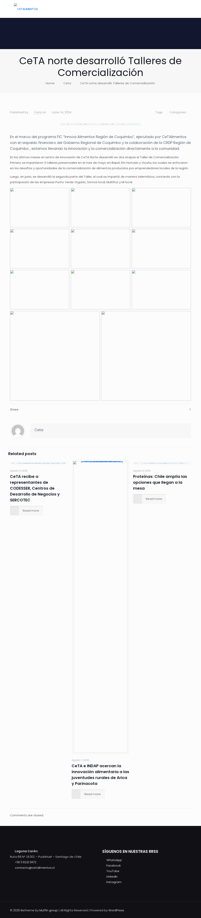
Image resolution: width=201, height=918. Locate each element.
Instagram (114, 882)
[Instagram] (177, 910)
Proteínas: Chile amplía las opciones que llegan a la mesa (160, 482)
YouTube (112, 871)
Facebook (113, 865)
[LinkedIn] (171, 910)
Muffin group (48, 910)
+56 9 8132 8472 (25, 862)
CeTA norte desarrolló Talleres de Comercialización (117, 83)
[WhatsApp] (155, 910)
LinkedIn (112, 876)
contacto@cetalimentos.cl (35, 868)
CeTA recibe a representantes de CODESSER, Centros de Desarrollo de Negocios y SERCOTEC (35, 488)
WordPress (116, 910)
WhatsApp (114, 860)
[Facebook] (161, 910)
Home (50, 83)
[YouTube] (166, 910)
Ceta (67, 83)
